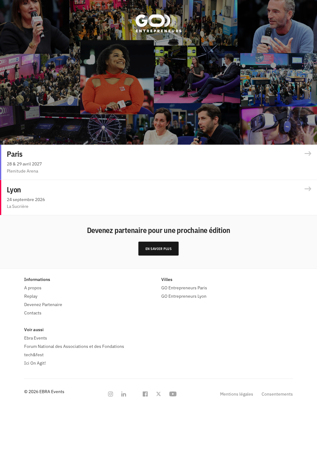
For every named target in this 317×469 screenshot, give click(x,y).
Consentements (277, 394)
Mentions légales (236, 394)
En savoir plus (158, 249)
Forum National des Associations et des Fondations (74, 346)
